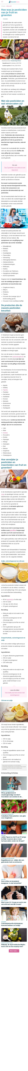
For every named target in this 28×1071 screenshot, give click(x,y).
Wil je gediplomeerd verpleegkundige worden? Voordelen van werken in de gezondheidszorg (11, 795)
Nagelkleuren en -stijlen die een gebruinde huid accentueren (12, 861)
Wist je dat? (4, 900)
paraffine (13, 530)
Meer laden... (14, 951)
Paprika (5, 390)
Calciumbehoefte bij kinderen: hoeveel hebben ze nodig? (12, 924)
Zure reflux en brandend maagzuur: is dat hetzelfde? (11, 882)
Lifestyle (3, 6)
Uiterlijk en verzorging (7, 791)
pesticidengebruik (18, 356)
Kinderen (3, 921)
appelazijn (10, 599)
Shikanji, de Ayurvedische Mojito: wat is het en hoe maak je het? (13, 945)
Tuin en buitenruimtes (7, 814)
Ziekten (3, 835)
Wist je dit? (9, 6)
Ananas (5, 432)
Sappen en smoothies (7, 942)
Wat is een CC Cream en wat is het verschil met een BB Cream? (13, 903)
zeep (2, 494)
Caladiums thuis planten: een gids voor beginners (13, 817)
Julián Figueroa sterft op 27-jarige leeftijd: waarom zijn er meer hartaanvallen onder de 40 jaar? (13, 839)
